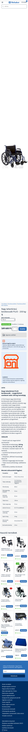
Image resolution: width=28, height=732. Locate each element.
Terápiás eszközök (7, 715)
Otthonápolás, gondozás (8, 711)
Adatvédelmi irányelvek (8, 721)
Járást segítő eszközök (8, 704)
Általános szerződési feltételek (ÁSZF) (12, 723)
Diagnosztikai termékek (8, 689)
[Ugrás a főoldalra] (14, 3)
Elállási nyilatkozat (7, 725)
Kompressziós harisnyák (8, 709)
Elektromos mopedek (8, 693)
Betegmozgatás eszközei (9, 686)
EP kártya (4, 730)
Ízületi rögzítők (6, 702)
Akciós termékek (6, 684)
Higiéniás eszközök (7, 700)
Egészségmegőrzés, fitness (9, 691)
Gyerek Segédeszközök (8, 695)
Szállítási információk (8, 728)
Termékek (4, 304)
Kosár (25, 2)
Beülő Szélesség (5, 317)
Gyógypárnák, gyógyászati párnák (11, 698)
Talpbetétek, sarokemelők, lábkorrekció (13, 713)
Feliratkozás (14, 676)
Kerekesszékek (12, 304)
